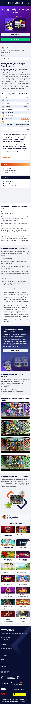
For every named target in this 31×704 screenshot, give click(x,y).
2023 (16, 633)
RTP (7, 100)
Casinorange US (4, 664)
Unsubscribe (4, 655)
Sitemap (3, 661)
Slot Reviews (8, 44)
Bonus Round (21, 127)
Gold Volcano (22, 606)
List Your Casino (4, 653)
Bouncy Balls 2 (23, 559)
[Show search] (28, 3)
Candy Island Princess (23, 583)
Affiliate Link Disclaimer (6, 648)
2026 (7, 633)
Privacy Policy (4, 639)
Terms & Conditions (5, 637)
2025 (10, 633)
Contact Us (3, 644)
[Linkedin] (8, 672)
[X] (5, 672)
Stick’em (8, 571)
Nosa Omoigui (7, 47)
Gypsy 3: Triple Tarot (8, 606)
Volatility (8, 103)
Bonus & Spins (4, 666)
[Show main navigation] (3, 3)
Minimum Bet (9, 109)
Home (2, 44)
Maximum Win (9, 115)
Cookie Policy (4, 642)
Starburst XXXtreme (8, 583)
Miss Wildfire (22, 594)
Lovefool (8, 594)
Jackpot (8, 106)
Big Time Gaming (25, 118)
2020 (26, 633)
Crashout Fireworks (23, 547)
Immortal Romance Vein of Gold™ (8, 534)
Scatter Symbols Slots (21, 124)
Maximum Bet (9, 112)
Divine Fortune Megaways (23, 619)
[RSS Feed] (2, 672)
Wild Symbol (26, 126)
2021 (23, 633)
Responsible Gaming (5, 650)
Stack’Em (22, 571)
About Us (3, 659)
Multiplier (26, 127)
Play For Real (15, 39)
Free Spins (26, 129)
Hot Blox (8, 619)
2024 (13, 633)
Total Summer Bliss (8, 547)
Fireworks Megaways (22, 534)
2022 (20, 633)
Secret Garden (8, 559)
